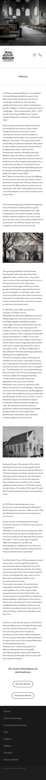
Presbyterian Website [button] (23, 695)
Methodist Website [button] (23, 684)
